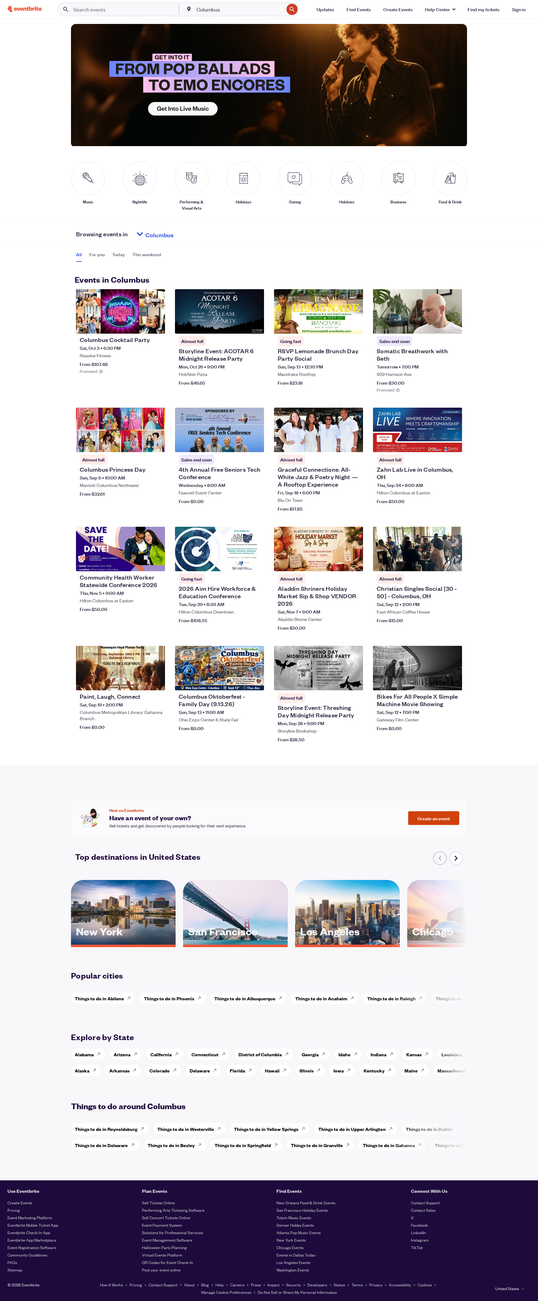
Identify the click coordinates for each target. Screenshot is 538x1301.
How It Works (111, 1285)
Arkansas (119, 1070)
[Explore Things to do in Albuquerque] (282, 998)
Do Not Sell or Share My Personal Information (297, 1292)
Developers (317, 1285)
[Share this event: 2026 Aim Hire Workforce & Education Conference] (255, 562)
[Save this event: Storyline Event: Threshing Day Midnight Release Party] (339, 681)
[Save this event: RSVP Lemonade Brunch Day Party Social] (339, 325)
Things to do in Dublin (429, 1129)
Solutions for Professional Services (172, 1232)
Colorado (159, 1070)
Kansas (414, 1054)
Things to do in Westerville (185, 1129)
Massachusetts (453, 1070)
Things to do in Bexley (171, 1145)
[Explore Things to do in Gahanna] (421, 1145)
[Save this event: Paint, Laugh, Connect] (141, 681)
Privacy (375, 1285)
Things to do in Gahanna (389, 1145)
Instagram (420, 1240)
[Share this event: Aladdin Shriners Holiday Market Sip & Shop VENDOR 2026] (354, 562)
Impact (273, 1285)
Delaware (200, 1070)
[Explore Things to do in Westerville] (220, 1129)
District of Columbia (260, 1054)
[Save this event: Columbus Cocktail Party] (141, 325)
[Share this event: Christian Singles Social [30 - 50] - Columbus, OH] (453, 562)
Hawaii (272, 1070)
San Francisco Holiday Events (302, 1210)
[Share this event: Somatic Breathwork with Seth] (453, 325)
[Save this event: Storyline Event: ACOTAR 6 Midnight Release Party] (240, 325)
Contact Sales (423, 1210)
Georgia (310, 1054)
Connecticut (205, 1054)
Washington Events (292, 1270)
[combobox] (240, 9)
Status (339, 1285)
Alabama (84, 1054)
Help (219, 1285)
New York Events (291, 1240)
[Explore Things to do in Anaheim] (354, 998)
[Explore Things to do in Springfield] (277, 1145)
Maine (411, 1070)
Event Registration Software (31, 1247)
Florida (237, 1070)
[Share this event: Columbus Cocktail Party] (156, 325)
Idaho (344, 1054)
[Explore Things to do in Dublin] (459, 1129)
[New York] (123, 942)
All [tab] (79, 254)
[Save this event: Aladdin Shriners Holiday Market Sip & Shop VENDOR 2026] (339, 562)
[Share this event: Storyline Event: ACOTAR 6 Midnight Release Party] (255, 325)
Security (293, 1285)
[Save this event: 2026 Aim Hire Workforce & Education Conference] (240, 562)
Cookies (425, 1285)
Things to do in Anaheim (321, 998)
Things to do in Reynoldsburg (106, 1129)
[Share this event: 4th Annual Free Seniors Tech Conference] (255, 443)
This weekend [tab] (146, 254)
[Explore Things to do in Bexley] (201, 1145)
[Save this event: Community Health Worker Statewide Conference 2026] (141, 562)
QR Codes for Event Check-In (167, 1262)
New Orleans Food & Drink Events (305, 1203)
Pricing (13, 1210)
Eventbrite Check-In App (28, 1232)
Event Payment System (162, 1225)
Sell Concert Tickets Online (166, 1217)
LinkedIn (418, 1232)
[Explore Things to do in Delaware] (134, 1145)
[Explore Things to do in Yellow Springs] (305, 1129)
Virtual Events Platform (162, 1255)
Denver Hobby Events (295, 1225)
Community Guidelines (27, 1255)
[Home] (24, 9)
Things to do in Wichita (460, 998)
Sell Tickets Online (158, 1203)
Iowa (338, 1070)
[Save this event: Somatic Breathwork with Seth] (438, 325)
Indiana (378, 1054)
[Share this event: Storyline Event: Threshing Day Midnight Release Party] (354, 681)
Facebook (419, 1225)
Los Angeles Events (293, 1262)
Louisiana (451, 1054)
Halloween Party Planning (164, 1247)
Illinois (307, 1070)
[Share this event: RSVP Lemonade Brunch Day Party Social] (354, 325)
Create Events (19, 1203)
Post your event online (161, 1270)
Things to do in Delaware (101, 1145)
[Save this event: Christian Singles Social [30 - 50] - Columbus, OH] (438, 562)
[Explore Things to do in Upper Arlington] (392, 1129)
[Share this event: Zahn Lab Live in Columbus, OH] (453, 443)
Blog (205, 1285)
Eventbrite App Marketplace (31, 1240)
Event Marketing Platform (29, 1217)
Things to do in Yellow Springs (266, 1129)
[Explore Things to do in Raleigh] (422, 998)
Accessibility (400, 1285)
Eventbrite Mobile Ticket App (32, 1225)
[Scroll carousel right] (456, 858)
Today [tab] (118, 254)
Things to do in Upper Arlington (352, 1129)
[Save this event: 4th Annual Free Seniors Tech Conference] (240, 443)
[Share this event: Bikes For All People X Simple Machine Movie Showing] (453, 681)
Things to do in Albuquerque (244, 998)
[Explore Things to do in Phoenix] (201, 998)
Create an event (434, 818)
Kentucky (374, 1070)
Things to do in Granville (317, 1145)
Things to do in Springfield (243, 1145)
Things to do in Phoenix (169, 998)
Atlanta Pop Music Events (298, 1232)
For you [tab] (97, 254)
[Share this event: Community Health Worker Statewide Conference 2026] (156, 562)
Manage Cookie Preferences (226, 1292)
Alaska (82, 1070)
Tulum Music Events (293, 1217)
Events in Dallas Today (295, 1255)
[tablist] (118, 256)
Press (256, 1285)
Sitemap (14, 1270)
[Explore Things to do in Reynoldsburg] (144, 1129)
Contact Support (425, 1203)
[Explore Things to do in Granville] (349, 1145)
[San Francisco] (235, 942)
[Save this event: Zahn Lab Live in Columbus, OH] (438, 443)
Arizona (122, 1054)
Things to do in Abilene (99, 998)
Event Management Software (167, 1240)
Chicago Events (290, 1247)
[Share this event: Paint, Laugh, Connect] (156, 681)
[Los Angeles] (347, 942)
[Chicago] (459, 942)
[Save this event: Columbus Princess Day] (141, 443)
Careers (237, 1285)
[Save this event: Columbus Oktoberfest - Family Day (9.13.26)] (240, 681)
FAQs (12, 1262)
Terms (357, 1285)
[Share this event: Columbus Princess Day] (156, 443)
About (189, 1285)
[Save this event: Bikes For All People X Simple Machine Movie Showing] (438, 681)
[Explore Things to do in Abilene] (130, 998)
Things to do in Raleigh (391, 998)
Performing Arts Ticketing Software (173, 1210)
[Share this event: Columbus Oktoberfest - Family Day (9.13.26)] (255, 681)
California (161, 1054)
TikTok (417, 1247)
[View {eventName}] (120, 311)
